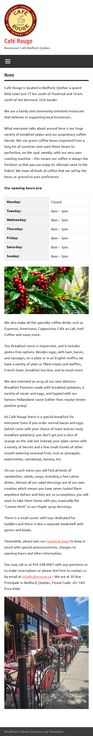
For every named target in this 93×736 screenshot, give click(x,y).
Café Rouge (18, 41)
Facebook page (57, 541)
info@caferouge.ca (36, 576)
